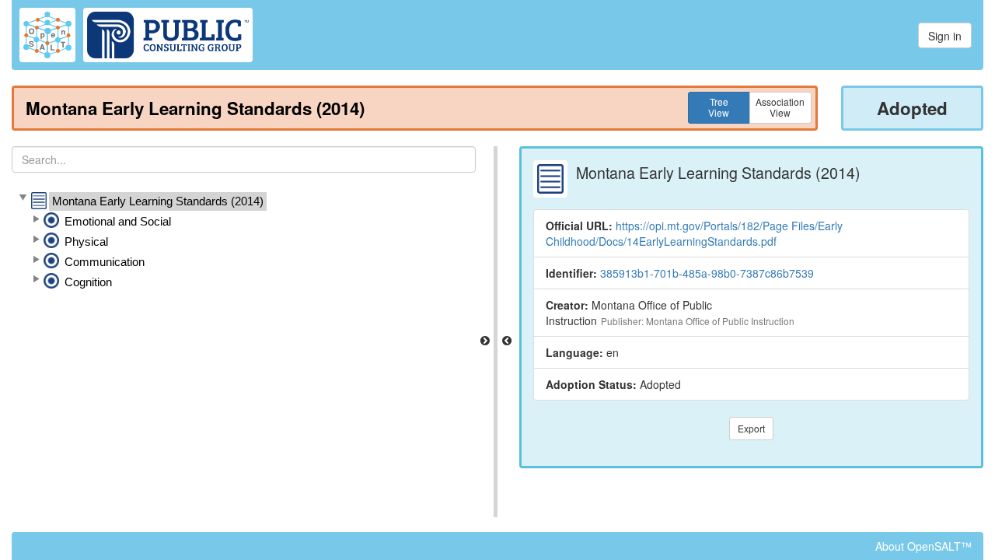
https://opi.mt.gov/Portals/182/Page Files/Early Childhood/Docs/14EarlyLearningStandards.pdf (694, 233)
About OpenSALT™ (923, 546)
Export (751, 428)
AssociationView (780, 107)
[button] (22, 198)
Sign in (945, 36)
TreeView (718, 107)
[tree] (243, 242)
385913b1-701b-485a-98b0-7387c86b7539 (707, 273)
